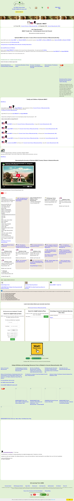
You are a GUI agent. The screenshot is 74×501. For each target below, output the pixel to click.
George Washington (34, 265)
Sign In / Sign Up (19, 11)
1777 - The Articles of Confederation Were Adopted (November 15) (65, 246)
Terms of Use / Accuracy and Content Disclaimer (33, 490)
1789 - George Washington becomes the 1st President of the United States (36, 262)
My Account (34, 485)
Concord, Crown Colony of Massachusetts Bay (29, 128)
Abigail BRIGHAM (64, 51)
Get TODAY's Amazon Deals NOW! (7, 382)
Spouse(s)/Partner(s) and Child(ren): (8, 47)
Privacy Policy (48, 490)
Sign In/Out (27, 485)
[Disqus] (37, 434)
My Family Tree (42, 485)
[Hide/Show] (3, 101)
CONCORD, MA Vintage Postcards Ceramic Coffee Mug (51, 401)
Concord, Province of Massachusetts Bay (29, 26)
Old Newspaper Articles (18, 485)
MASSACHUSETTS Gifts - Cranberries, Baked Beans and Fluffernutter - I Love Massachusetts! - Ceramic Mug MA (37, 402)
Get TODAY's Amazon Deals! (19, 7)
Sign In (51, 317)
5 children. (45, 50)
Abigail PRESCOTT (10, 50)
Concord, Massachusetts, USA (54, 26)
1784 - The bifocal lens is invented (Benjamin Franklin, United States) (50, 251)
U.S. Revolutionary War (14, 42)
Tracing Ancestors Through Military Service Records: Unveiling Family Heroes (16, 44)
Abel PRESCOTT (56, 51)
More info (53, 499)
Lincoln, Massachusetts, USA (45, 124)
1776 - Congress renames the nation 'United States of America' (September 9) (51, 246)
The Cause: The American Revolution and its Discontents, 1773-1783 (36, 66)
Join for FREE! (36, 358)
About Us (65, 485)
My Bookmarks (51, 485)
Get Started (58, 485)
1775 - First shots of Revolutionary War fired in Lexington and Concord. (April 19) (22, 246)
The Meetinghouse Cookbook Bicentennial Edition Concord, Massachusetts (21, 369)
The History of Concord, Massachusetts (9, 110)
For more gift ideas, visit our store (7, 380)
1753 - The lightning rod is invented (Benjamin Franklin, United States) (22, 199)
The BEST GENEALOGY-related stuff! (19, 9)
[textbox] (36, 316)
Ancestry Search (8, 485)
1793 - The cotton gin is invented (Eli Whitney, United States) (65, 261)
